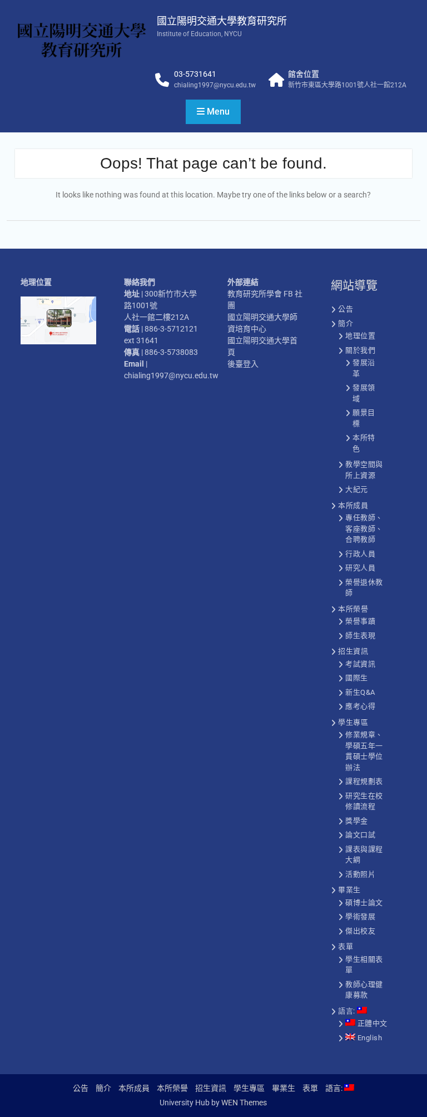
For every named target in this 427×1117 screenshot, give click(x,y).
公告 (345, 309)
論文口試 (360, 835)
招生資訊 (353, 651)
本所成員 (353, 505)
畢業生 (349, 890)
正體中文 (371, 1023)
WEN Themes (244, 1102)
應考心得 (360, 706)
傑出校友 (360, 931)
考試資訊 (360, 664)
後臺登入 (243, 363)
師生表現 (360, 635)
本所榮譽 (353, 609)
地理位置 (360, 336)
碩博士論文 (364, 902)
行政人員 (360, 554)
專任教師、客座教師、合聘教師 (364, 528)
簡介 (345, 323)
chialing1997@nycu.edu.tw (215, 85)
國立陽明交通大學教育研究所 (222, 21)
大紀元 (356, 489)
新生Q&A (360, 692)
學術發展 (360, 916)
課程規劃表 (364, 781)
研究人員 (360, 568)
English (368, 1038)
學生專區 (353, 722)
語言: (347, 1011)
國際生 (356, 678)
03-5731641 (195, 74)
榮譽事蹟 (360, 621)
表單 (345, 946)
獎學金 (356, 821)
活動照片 (360, 874)
